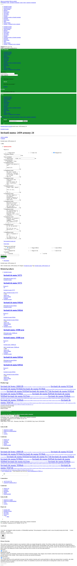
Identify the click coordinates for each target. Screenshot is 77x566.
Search (5, 119)
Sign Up (17, 415)
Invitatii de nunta (8, 6)
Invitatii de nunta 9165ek (18, 391)
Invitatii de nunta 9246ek (59, 396)
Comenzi (6, 441)
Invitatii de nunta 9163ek (68, 389)
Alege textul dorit (8, 160)
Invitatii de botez (8, 7)
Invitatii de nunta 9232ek (34, 396)
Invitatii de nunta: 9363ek (27, 468)
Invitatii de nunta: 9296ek (65, 398)
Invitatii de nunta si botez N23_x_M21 (61, 468)
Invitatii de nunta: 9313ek (37, 400)
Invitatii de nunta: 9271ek (18, 398)
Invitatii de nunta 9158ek (34, 389)
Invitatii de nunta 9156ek (12, 389)
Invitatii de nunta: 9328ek (46, 400)
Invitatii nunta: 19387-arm (7, 404)
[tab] (40, 260)
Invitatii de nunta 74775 (9, 398)
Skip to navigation (5, 1)
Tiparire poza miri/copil (9, 246)
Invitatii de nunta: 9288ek (27, 398)
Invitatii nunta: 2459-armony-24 (42, 265)
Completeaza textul (8, 162)
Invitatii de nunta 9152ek (62, 386)
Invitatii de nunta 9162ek (59, 389)
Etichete (5, 16)
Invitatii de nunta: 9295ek (55, 398)
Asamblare (6, 252)
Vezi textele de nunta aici (9, 241)
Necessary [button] (3, 549)
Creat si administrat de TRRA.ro (35, 471)
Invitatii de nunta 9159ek (50, 389)
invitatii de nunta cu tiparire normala (12, 17)
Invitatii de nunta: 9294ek (46, 398)
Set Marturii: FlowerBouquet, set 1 (27, 404)
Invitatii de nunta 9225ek (19, 396)
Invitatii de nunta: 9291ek (37, 398)
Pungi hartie (6, 12)
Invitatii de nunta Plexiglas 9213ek (48, 468)
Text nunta (6, 14)
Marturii (5, 10)
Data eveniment (8, 157)
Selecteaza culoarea (8, 154)
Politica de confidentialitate (10, 431)
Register (6, 86)
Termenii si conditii (8, 429)
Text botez (6, 13)
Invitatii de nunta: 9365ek (36, 468)
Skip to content (13, 1)
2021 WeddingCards (7, 471)
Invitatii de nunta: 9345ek (56, 400)
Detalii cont (6, 439)
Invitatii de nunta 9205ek (43, 394)
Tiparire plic (7, 249)
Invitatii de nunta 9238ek (43, 396)
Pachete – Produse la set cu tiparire (12, 24)
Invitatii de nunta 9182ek (63, 391)
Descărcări (6, 442)
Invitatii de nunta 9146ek (46, 386)
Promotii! (6, 18)
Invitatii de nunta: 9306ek (12, 400)
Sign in (5, 81)
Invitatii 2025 (7, 509)
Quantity (3, 255)
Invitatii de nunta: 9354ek (18, 468)
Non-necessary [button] (4, 556)
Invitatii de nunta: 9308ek (28, 400)
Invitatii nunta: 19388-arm (16, 404)
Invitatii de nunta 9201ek (27, 394)
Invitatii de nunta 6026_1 (27, 386)
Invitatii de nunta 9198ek (12, 394)
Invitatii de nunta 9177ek (40, 391)
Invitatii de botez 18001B (12, 386)
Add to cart (3, 256)
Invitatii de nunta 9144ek (37, 386)
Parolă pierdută (7, 445)
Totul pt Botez (7, 9)
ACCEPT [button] (8, 531)
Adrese (5, 443)
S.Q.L (5, 432)
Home (2, 126)
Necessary (4, 551)
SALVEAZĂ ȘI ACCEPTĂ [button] (7, 562)
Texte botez (6, 243)
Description (6, 260)
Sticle (5, 21)
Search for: (3, 72)
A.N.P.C (6, 433)
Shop (8, 516)
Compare (3, 138)
